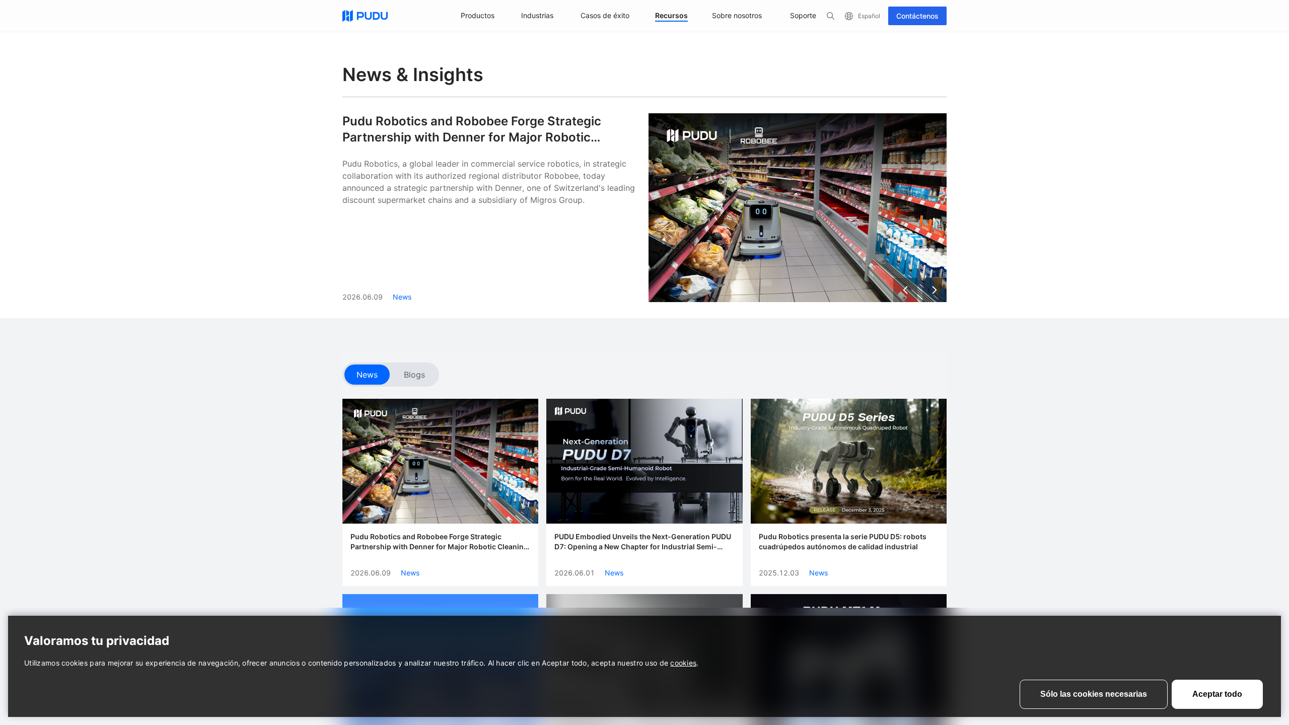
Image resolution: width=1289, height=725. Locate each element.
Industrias (537, 15)
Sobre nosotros (737, 15)
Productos (477, 15)
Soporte (803, 15)
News (367, 375)
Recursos (671, 15)
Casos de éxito (605, 15)
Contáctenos (917, 16)
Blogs (414, 375)
